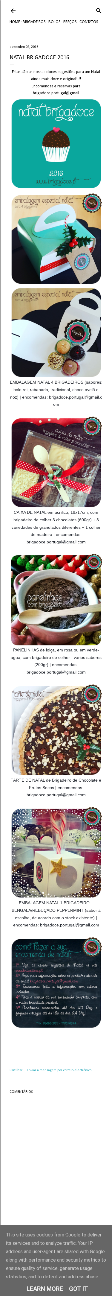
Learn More (45, 1288)
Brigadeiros (34, 22)
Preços (70, 22)
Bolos (54, 22)
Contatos (88, 22)
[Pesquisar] (98, 10)
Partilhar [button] (16, 1070)
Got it (78, 1288)
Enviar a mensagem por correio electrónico (59, 1070)
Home (15, 22)
